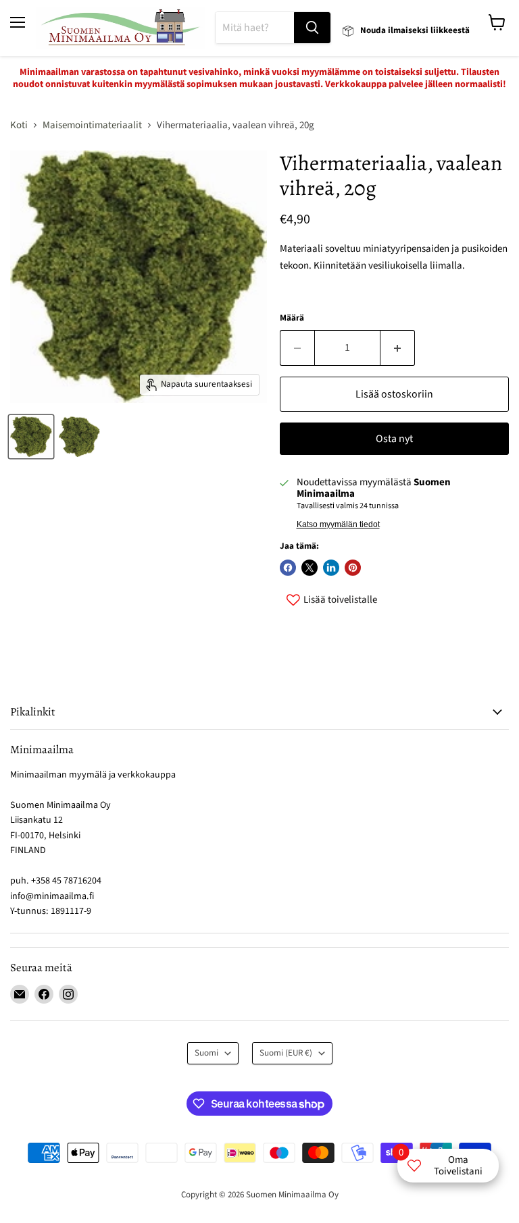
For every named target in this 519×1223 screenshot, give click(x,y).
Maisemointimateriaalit (92, 125)
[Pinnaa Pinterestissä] (353, 568)
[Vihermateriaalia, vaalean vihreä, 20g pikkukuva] (31, 436)
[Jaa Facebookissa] (288, 568)
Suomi (206, 1053)
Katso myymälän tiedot (338, 524)
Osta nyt (394, 438)
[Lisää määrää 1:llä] (397, 347)
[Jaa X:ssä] (309, 568)
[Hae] (312, 27)
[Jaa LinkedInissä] (331, 568)
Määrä (292, 318)
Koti (19, 125)
